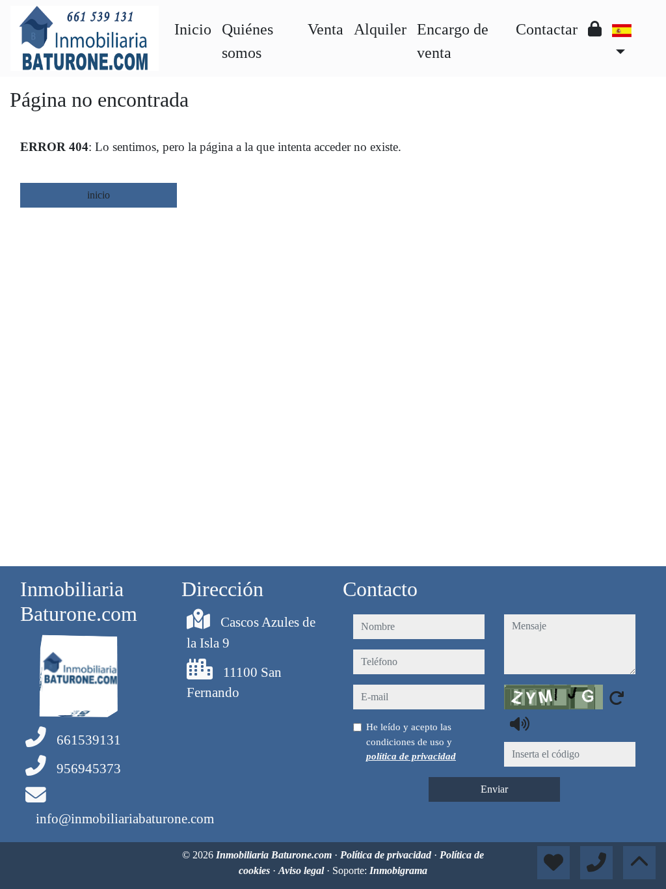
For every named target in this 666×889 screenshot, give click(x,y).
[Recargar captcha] (616, 698)
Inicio (192, 29)
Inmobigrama (398, 870)
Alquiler (380, 29)
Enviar (494, 789)
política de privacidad (411, 756)
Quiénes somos (247, 41)
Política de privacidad (387, 854)
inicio (98, 194)
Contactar (547, 29)
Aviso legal (302, 870)
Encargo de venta (452, 41)
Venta (325, 29)
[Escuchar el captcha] (519, 724)
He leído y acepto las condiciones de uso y (411, 741)
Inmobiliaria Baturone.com (275, 854)
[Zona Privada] (595, 29)
